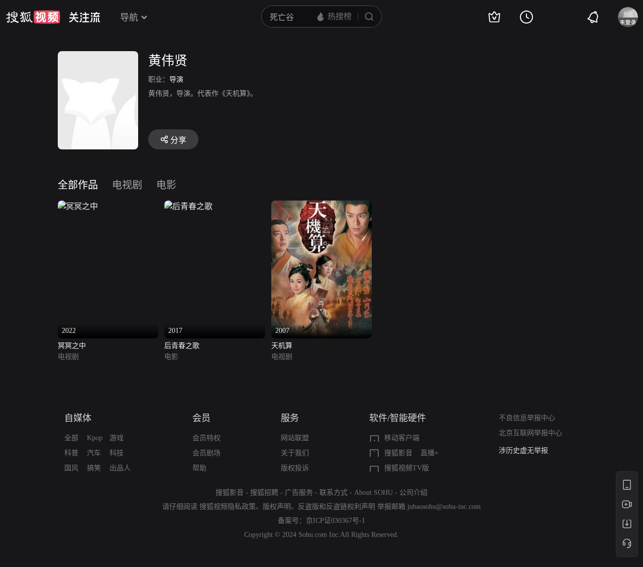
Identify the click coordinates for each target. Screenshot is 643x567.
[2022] (78, 206)
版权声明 (277, 506)
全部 (71, 438)
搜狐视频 (33, 17)
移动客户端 (401, 438)
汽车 (94, 453)
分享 (178, 140)
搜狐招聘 (264, 492)
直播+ (429, 453)
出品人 (120, 468)
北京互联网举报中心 (530, 433)
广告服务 (299, 492)
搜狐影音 (398, 453)
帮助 (199, 468)
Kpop (94, 438)
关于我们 (295, 453)
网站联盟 (295, 438)
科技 (117, 453)
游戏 (117, 438)
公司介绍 (413, 492)
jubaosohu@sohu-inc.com (444, 506)
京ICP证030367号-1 (335, 520)
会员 (201, 418)
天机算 (281, 345)
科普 (71, 453)
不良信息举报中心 (527, 418)
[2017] (188, 206)
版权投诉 (295, 468)
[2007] (321, 206)
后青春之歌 (181, 345)
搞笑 (94, 468)
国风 (71, 468)
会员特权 (206, 438)
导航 (129, 17)
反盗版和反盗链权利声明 (336, 506)
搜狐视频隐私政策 (227, 506)
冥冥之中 (72, 345)
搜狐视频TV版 (406, 468)
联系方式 (333, 492)
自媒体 (77, 418)
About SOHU (373, 492)
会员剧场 (206, 453)
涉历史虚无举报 (523, 450)
